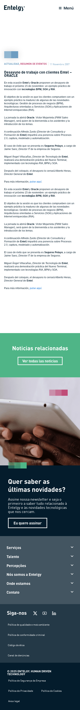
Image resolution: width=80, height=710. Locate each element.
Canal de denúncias (18, 655)
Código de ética (16, 645)
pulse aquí (35, 181)
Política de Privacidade (20, 690)
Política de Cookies (51, 690)
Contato (13, 592)
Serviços (14, 547)
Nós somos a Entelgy (24, 574)
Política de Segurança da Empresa (27, 680)
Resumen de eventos (33, 63)
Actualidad (11, 63)
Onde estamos (18, 583)
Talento (13, 556)
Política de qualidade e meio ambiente (28, 624)
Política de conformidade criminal (26, 634)
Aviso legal (14, 701)
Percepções (16, 565)
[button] (40, 547)
